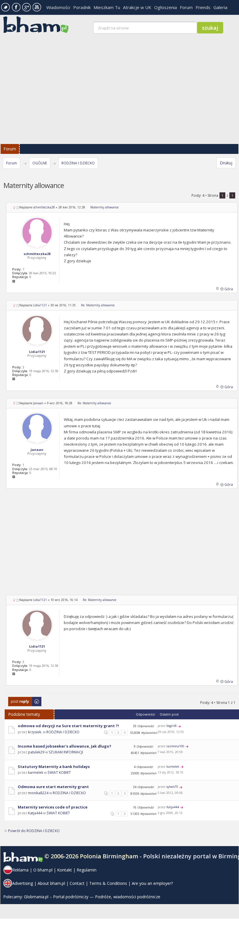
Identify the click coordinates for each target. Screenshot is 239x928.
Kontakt (64, 870)
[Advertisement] (122, 545)
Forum (186, 7)
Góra (228, 289)
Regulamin (86, 870)
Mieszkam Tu (107, 7)
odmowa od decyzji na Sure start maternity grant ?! (68, 725)
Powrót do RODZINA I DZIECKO (34, 830)
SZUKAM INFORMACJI (66, 752)
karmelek (35, 772)
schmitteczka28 (44, 207)
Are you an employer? (152, 883)
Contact (77, 883)
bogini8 (171, 726)
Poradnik (82, 7)
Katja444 (35, 813)
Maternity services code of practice (52, 807)
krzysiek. (35, 732)
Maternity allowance (104, 207)
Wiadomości (58, 7)
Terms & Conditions (108, 883)
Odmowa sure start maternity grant (53, 786)
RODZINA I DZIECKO (78, 163)
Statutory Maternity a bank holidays (54, 766)
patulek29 (36, 752)
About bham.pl (51, 883)
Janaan (38, 403)
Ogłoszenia (165, 7)
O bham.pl (42, 870)
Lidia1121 (40, 305)
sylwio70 (172, 787)
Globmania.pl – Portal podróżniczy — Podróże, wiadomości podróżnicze (92, 896)
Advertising (22, 883)
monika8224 (38, 792)
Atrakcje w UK (137, 7)
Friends (203, 7)
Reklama (20, 870)
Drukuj (226, 163)
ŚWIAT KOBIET (59, 772)
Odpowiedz (18, 699)
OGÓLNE (39, 163)
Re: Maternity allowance (98, 305)
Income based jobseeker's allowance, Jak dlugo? (64, 746)
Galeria (220, 7)
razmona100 (175, 746)
